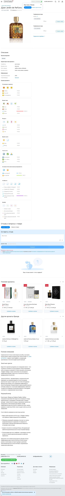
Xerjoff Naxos (5, 304)
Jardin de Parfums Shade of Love (31, 339)
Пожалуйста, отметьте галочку (7, 250)
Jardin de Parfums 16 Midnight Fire (10, 339)
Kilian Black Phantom (50, 304)
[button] (60, 282)
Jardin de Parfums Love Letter (52, 339)
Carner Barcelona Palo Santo (30, 304)
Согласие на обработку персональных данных (14, 251)
